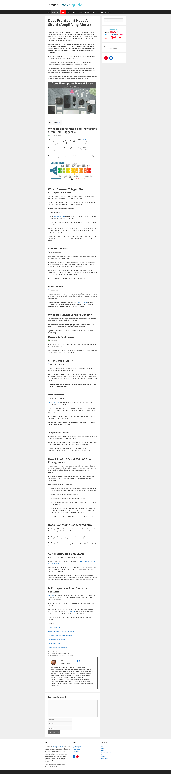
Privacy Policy (104, 758)
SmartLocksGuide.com (58, 746)
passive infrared (82, 302)
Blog (102, 754)
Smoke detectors (53, 402)
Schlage (80, 12)
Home (48, 12)
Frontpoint (51, 595)
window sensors (59, 216)
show (58, 122)
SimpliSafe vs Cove (54, 644)
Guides (68, 12)
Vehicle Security (77, 753)
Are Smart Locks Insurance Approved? (60, 635)
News (109, 12)
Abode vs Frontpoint (54, 627)
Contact (103, 756)
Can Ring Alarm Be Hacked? (56, 640)
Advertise (103, 750)
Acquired (103, 748)
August (74, 12)
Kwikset (87, 12)
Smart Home (94, 12)
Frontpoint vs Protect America (57, 648)
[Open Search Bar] (124, 12)
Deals (63, 12)
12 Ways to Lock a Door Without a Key (60, 653)
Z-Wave (72, 611)
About (102, 746)
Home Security (55, 12)
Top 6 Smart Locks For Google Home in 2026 (61, 655)
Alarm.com (78, 529)
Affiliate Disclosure (106, 752)
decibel (83, 140)
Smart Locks (103, 12)
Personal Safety (77, 751)
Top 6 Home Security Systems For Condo (61, 631)
